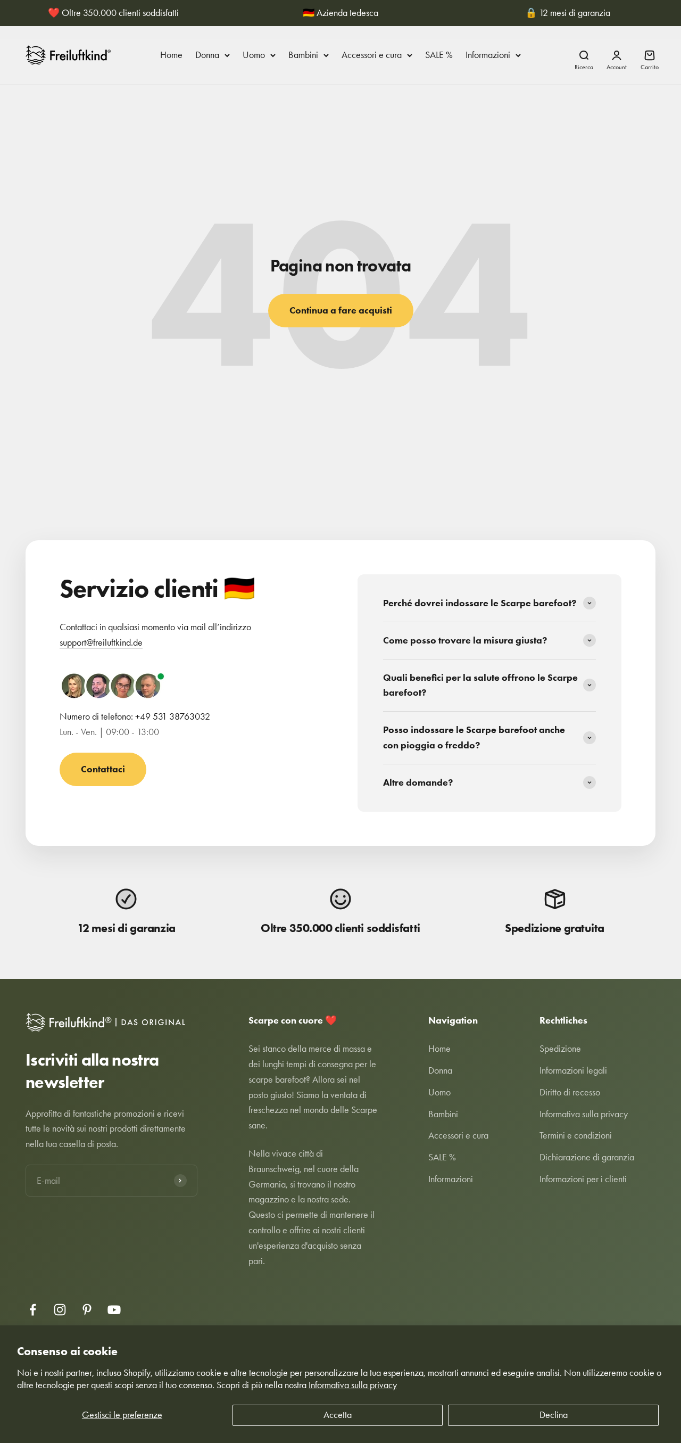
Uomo (254, 55)
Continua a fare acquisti (340, 310)
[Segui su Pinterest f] (87, 1309)
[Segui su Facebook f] (33, 1309)
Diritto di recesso (569, 1092)
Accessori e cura (372, 55)
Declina (553, 1415)
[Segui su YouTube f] (114, 1309)
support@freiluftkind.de (101, 642)
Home (171, 55)
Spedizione (560, 1048)
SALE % (439, 55)
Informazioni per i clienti (583, 1179)
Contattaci (103, 769)
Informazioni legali (573, 1070)
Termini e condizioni (575, 1135)
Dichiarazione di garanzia (586, 1157)
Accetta (337, 1415)
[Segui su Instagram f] (60, 1309)
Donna (207, 55)
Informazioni (488, 55)
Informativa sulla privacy (353, 1385)
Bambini (303, 55)
